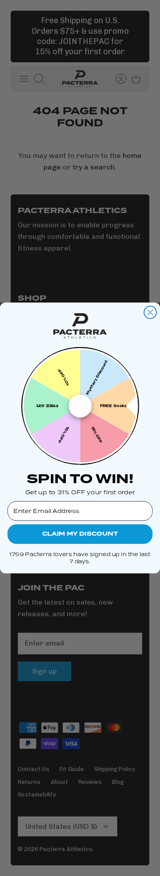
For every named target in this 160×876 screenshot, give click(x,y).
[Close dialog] (150, 312)
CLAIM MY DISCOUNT (80, 533)
